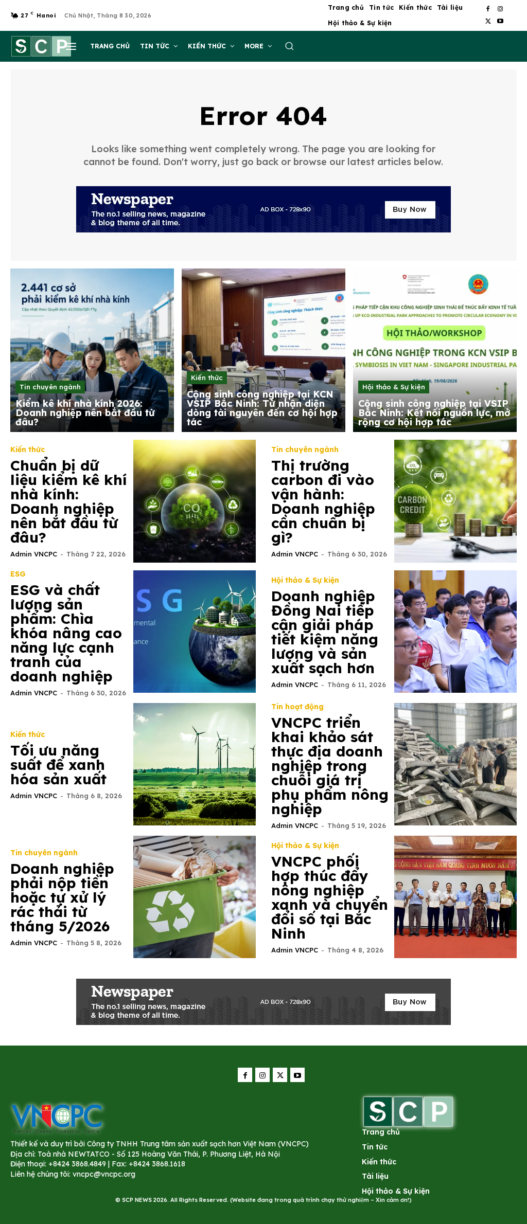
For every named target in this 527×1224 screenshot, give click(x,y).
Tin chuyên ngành (50, 387)
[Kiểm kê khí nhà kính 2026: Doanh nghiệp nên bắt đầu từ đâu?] (92, 350)
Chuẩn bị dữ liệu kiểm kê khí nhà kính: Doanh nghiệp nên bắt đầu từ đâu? (68, 501)
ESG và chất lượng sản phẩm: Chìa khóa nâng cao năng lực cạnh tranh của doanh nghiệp (66, 633)
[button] (289, 45)
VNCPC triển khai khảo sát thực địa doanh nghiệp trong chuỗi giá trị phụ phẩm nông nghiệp (330, 765)
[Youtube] (500, 21)
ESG (18, 574)
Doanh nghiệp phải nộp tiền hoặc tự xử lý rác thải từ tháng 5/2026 (62, 897)
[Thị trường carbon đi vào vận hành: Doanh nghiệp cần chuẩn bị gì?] (455, 501)
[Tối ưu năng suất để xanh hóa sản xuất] (194, 764)
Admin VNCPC (33, 554)
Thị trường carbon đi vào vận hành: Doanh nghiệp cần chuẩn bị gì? (323, 501)
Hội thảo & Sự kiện (393, 387)
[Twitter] (488, 21)
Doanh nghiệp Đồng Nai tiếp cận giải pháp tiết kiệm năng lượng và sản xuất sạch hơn (324, 632)
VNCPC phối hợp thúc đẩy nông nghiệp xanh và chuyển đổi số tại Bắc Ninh (329, 897)
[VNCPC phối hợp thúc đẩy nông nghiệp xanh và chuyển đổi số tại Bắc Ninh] (455, 897)
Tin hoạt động (297, 706)
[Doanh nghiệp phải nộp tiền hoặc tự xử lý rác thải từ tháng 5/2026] (194, 897)
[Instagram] (500, 9)
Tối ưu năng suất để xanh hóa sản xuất (58, 764)
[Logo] (56, 1117)
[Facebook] (488, 9)
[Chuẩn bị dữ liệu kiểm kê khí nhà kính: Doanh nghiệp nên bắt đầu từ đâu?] (194, 501)
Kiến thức (207, 377)
